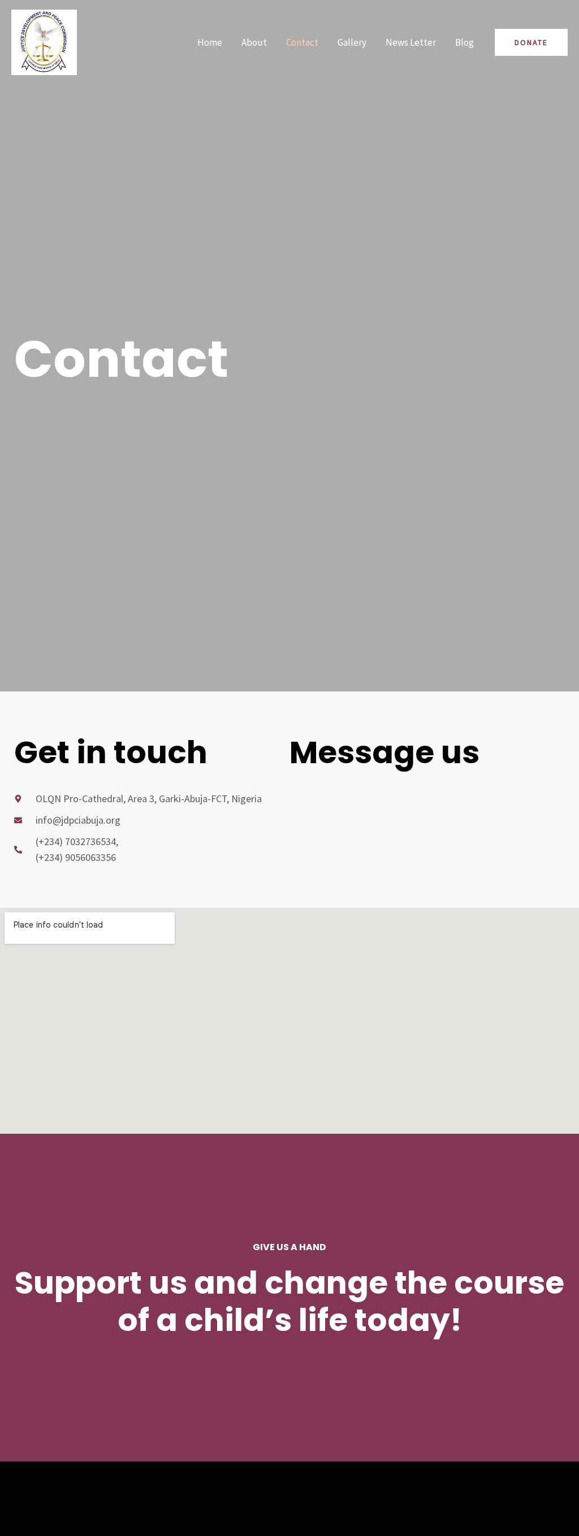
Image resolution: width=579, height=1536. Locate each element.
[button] (531, 42)
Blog (464, 42)
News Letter (411, 42)
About (254, 42)
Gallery (352, 42)
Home (209, 42)
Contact (302, 42)
